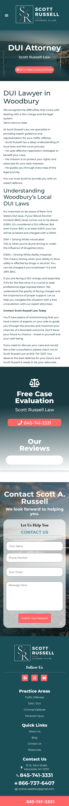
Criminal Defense (34, 709)
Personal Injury (34, 715)
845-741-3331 (37, 423)
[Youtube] (44, 678)
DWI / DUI (34, 703)
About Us (34, 731)
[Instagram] (34, 678)
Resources (34, 749)
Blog (34, 737)
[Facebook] (25, 678)
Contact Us (34, 743)
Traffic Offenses (34, 697)
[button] (6, 15)
